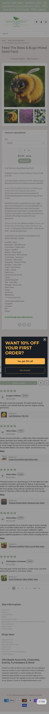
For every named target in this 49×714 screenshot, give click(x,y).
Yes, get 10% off (25, 361)
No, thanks (25, 370)
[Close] (45, 339)
